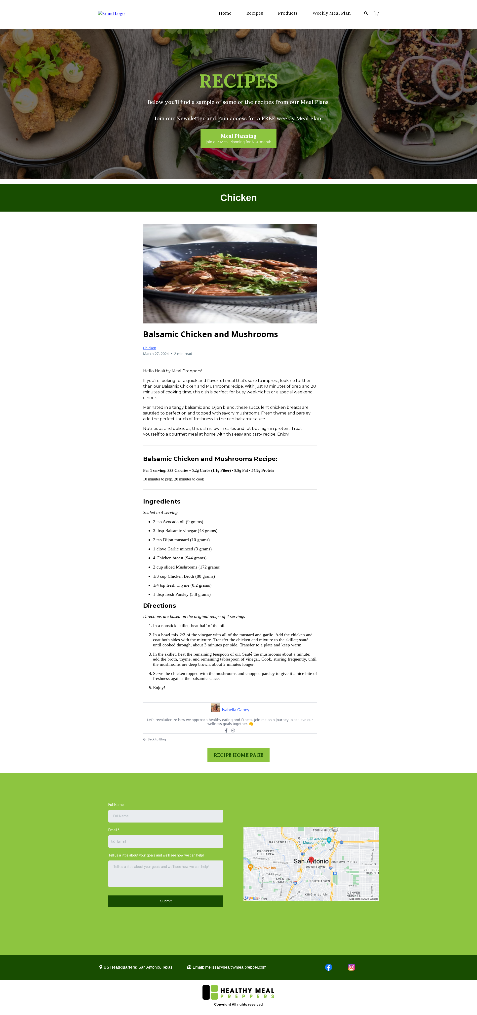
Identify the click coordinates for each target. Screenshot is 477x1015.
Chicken (149, 348)
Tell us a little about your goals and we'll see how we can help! (156, 855)
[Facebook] (226, 730)
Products (288, 13)
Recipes (254, 13)
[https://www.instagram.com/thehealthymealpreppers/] (362, 967)
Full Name (116, 805)
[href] (311, 864)
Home (225, 13)
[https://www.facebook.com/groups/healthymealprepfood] (308, 967)
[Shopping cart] (376, 13)
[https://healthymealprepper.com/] (111, 12)
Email (113, 830)
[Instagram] (233, 730)
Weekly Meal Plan (332, 13)
